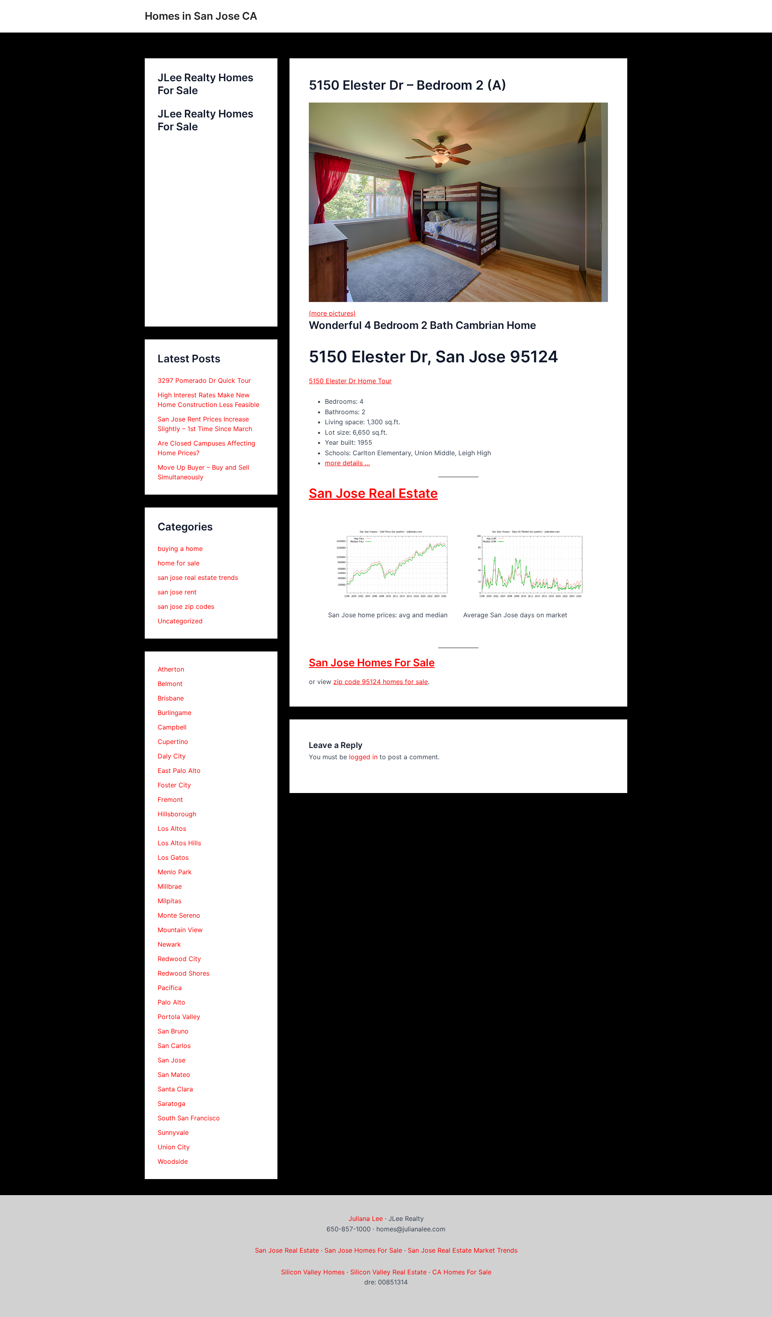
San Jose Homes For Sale (372, 662)
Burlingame (174, 713)
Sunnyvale (173, 1132)
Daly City (172, 756)
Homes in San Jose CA (201, 16)
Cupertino (173, 742)
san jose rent (177, 592)
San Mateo (174, 1074)
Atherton (171, 669)
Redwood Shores (183, 973)
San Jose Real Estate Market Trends (462, 1250)
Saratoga (171, 1103)
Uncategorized (180, 621)
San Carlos (174, 1046)
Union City (174, 1147)
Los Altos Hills (179, 843)
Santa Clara (175, 1089)
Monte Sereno (179, 915)
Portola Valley (179, 1017)
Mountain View (180, 930)
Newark (169, 944)
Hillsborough (177, 814)
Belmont (170, 684)
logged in (363, 757)
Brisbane (171, 698)
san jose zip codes (186, 606)
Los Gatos (173, 857)
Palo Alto (171, 1002)
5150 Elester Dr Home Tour (350, 381)
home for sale (178, 563)
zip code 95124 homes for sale (380, 682)
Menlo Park (175, 872)
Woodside (173, 1161)
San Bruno (173, 1031)
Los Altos (172, 828)
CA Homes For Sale (461, 1272)
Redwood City (179, 959)
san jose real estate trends (198, 577)
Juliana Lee (366, 1218)
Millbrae (170, 886)
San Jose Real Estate (373, 493)
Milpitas (169, 901)
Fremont (170, 799)
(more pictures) (332, 313)
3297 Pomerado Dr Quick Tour (204, 380)
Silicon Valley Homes (313, 1272)
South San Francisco (189, 1118)
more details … (347, 463)
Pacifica (170, 988)
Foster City (174, 785)
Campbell (172, 727)
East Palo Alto (179, 770)
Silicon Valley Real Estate (388, 1272)
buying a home (180, 548)
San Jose (171, 1060)
